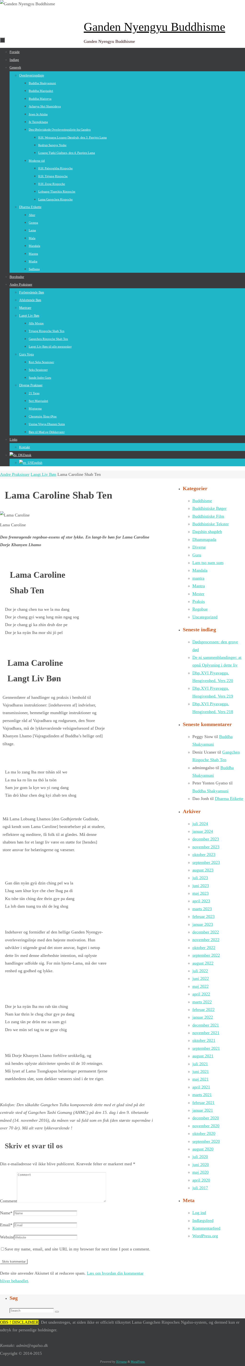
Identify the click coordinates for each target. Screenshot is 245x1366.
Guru (196, 555)
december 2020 (205, 1118)
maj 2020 (200, 1172)
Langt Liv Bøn (43, 474)
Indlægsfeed (202, 1220)
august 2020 (202, 1149)
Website (7, 1237)
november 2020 (205, 1125)
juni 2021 (200, 1071)
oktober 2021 (203, 1040)
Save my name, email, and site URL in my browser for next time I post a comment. (77, 1249)
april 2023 (201, 901)
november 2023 (205, 846)
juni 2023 (200, 885)
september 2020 (206, 1141)
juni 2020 (200, 1164)
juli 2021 (200, 1063)
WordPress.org (205, 1235)
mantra (198, 578)
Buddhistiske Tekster (210, 524)
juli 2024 (200, 823)
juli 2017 (200, 1187)
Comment (8, 1201)
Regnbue (200, 609)
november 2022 (205, 939)
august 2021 (202, 1056)
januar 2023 (202, 924)
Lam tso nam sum (207, 562)
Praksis (198, 601)
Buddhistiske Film (208, 516)
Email (6, 1224)
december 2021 (205, 1025)
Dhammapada (204, 539)
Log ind (199, 1212)
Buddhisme (202, 500)
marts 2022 (202, 1002)
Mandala (199, 570)
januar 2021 (202, 1110)
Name (6, 1213)
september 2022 (206, 955)
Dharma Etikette (229, 798)
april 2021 (201, 1087)
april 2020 (201, 1180)
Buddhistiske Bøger (209, 508)
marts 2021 (202, 1094)
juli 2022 (200, 970)
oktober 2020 (203, 1133)
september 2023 (206, 862)
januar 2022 (202, 1017)
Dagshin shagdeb (207, 531)
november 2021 (205, 1032)
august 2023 (202, 870)
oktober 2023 (203, 854)
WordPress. (138, 1361)
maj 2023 (200, 893)
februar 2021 (203, 1102)
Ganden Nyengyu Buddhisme (154, 26)
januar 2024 (202, 831)
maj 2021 (200, 1079)
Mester (198, 593)
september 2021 (206, 1048)
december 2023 (205, 839)
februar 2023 (203, 916)
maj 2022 (200, 986)
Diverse (199, 547)
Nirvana (121, 1361)
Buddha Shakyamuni (210, 791)
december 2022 (205, 932)
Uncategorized (204, 617)
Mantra (198, 585)
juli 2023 (200, 877)
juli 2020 (200, 1156)
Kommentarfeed (206, 1228)
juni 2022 (200, 978)
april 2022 (201, 994)
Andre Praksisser (14, 474)
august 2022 (202, 963)
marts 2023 (202, 908)
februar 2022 (203, 1009)
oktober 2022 (203, 947)
